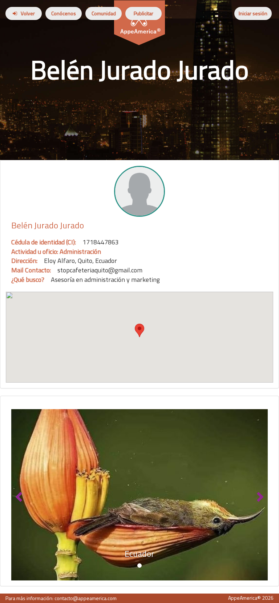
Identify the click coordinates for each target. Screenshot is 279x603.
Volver (28, 13)
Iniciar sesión (253, 13)
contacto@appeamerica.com (85, 598)
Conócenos (63, 13)
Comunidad (104, 13)
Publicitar (143, 13)
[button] (17, 494)
